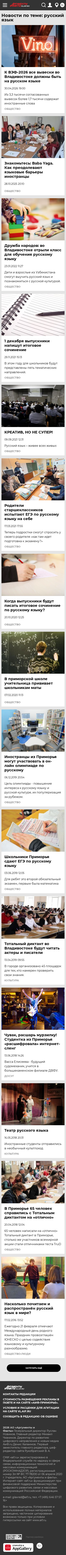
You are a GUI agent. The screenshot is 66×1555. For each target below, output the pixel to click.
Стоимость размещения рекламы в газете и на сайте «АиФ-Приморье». (31, 1401)
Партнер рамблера (34, 1537)
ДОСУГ (9, 1076)
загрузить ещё (33, 1368)
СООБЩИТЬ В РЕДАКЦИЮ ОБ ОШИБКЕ (30, 1416)
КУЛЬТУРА (11, 980)
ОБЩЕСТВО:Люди (17, 1354)
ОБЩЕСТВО (12, 109)
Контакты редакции (19, 1394)
